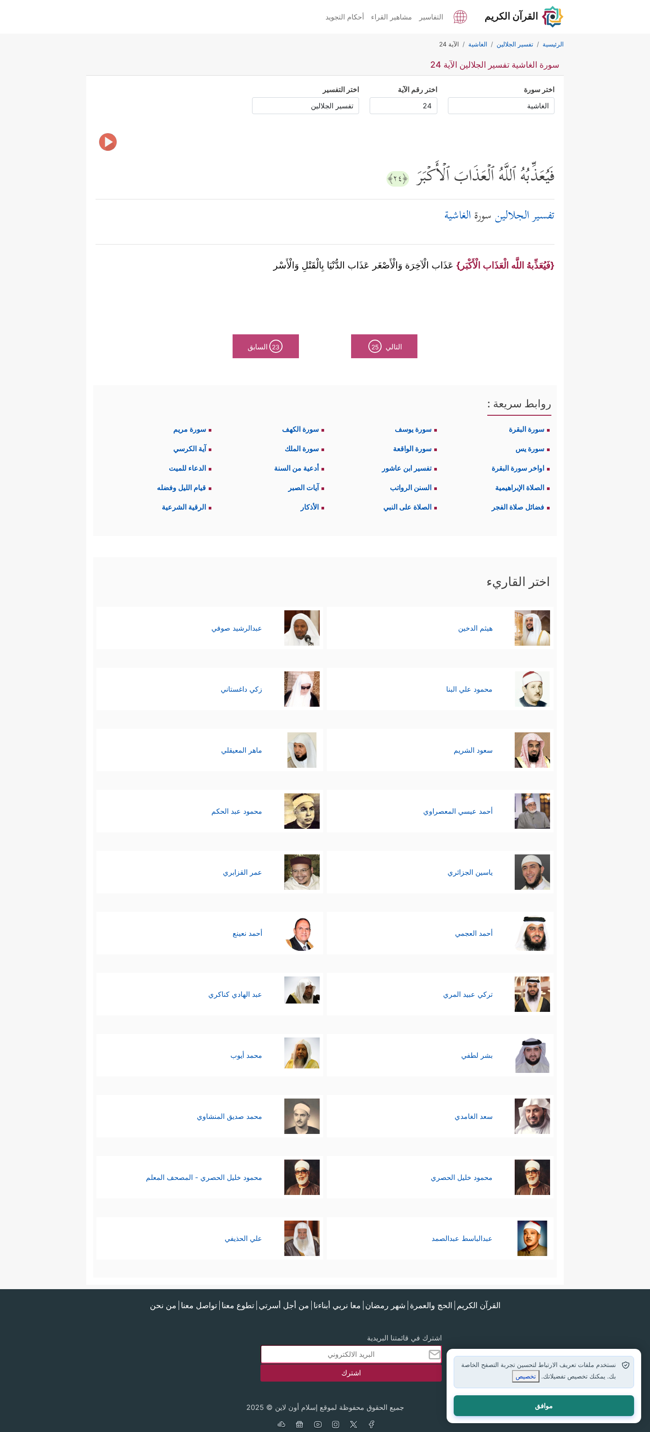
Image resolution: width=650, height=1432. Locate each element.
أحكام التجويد (344, 16)
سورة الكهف (300, 429)
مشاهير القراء (391, 16)
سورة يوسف (413, 429)
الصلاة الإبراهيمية (519, 487)
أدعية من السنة (296, 467)
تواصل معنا (199, 1305)
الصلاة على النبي (407, 506)
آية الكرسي (189, 448)
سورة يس (530, 448)
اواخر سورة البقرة (518, 467)
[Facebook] (372, 1425)
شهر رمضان (385, 1305)
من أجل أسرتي (284, 1305)
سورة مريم (189, 429)
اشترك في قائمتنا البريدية (404, 1337)
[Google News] (299, 1425)
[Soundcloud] (281, 1425)
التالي (386, 346)
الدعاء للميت (187, 467)
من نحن (163, 1305)
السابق (264, 346)
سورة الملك (302, 448)
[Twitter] (353, 1425)
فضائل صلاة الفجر (518, 506)
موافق (544, 1405)
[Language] (460, 15)
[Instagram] (335, 1425)
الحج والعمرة (431, 1305)
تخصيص (526, 1376)
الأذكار (310, 506)
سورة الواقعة (412, 448)
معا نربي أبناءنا (337, 1305)
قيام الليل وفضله (181, 487)
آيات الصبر (303, 487)
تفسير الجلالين (524, 216)
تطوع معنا (238, 1305)
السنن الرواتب (411, 487)
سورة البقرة (526, 429)
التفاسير (431, 16)
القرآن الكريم (479, 1305)
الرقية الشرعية (184, 506)
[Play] (108, 142)
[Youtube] (317, 1425)
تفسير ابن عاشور (407, 467)
